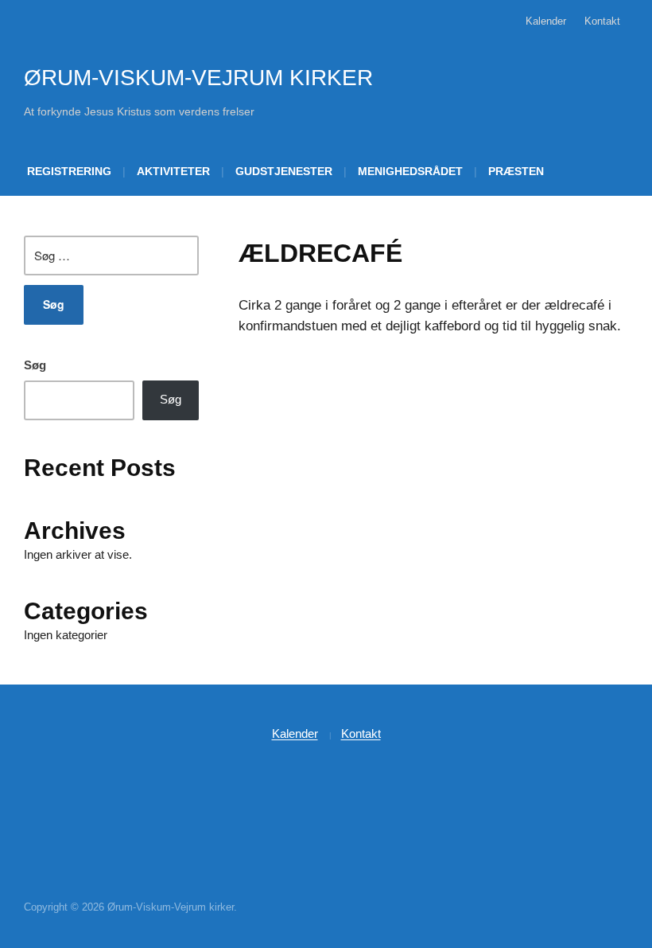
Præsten (516, 171)
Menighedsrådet (410, 171)
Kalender (546, 21)
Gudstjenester (283, 171)
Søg (35, 365)
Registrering (69, 171)
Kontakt (602, 21)
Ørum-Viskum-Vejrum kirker (198, 77)
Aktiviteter (173, 171)
